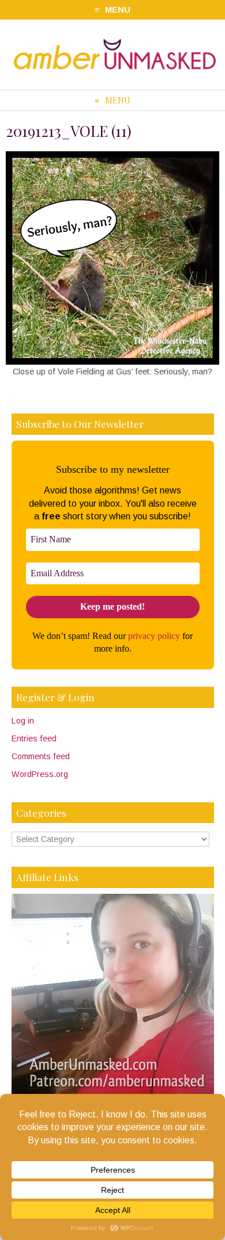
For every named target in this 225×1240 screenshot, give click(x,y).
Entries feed (34, 738)
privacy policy (154, 636)
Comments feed (41, 756)
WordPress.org (40, 774)
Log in (23, 720)
